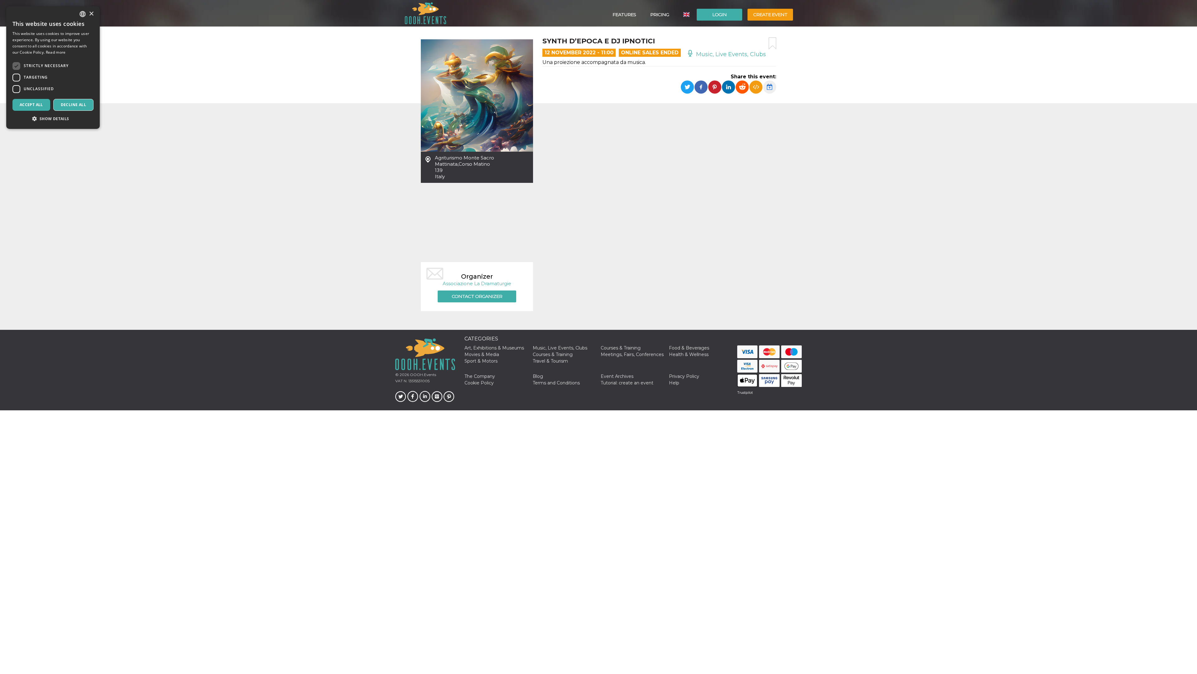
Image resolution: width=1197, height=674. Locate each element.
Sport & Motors (481, 361)
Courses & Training (621, 348)
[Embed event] (755, 87)
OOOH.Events (422, 374)
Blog (538, 376)
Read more (56, 52)
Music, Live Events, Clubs (730, 54)
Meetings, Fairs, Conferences (632, 354)
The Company (479, 376)
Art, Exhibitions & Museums (494, 348)
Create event (770, 14)
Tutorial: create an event (627, 383)
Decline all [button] (73, 104)
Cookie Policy (479, 383)
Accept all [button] (31, 104)
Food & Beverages (689, 348)
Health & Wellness (689, 354)
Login (719, 14)
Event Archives (617, 376)
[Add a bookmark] (772, 43)
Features (624, 14)
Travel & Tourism (550, 361)
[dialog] (53, 67)
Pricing (659, 14)
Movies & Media (481, 354)
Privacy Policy (684, 376)
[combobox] (82, 14)
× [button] (91, 14)
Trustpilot (745, 392)
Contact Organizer (477, 296)
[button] (53, 119)
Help (674, 383)
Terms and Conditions (556, 383)
